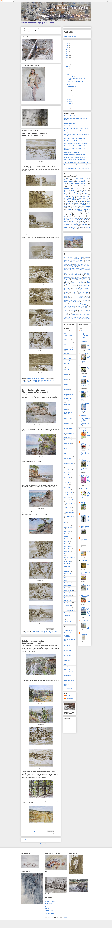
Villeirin (65, 317)
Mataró (68, 282)
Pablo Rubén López (69, 658)
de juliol (69, 90)
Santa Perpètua (81, 307)
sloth (89, 221)
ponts (81, 218)
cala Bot (70, 317)
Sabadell (75, 300)
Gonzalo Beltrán (68, 451)
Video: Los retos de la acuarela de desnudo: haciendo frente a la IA (75, 122)
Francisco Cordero (68, 431)
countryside (50, 833)
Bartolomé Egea (68, 377)
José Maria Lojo (68, 630)
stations (73, 223)
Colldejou (74, 269)
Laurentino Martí (68, 632)
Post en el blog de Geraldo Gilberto (72, 152)
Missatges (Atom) (44, 843)
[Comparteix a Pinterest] (53, 378)
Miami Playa (40, 381)
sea (72, 221)
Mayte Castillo (67, 546)
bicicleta (81, 188)
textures (84, 224)
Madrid (69, 281)
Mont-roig (74, 285)
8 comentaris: (41, 629)
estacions (74, 199)
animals (81, 185)
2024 (67, 47)
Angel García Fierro (69, 365)
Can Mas (88, 265)
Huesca (86, 275)
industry (66, 206)
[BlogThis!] (48, 378)
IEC (65, 453)
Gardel (66, 446)
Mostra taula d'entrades (70, 35)
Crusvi (65, 407)
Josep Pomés (67, 507)
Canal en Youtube (68, 125)
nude (70, 215)
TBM (65, 183)
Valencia (74, 313)
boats (66, 190)
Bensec (66, 379)
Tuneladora (70, 183)
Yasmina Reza (67, 621)
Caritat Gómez (67, 392)
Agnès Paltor (67, 339)
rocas (48, 381)
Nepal (77, 289)
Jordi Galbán (67, 497)
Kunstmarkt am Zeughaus (69, 277)
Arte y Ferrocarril (85, 391)
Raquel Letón (67, 592)
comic (74, 194)
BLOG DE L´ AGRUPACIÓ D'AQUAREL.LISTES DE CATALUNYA (85, 418)
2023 (67, 49)
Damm (66, 409)
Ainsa (82, 257)
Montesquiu (75, 287)
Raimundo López (68, 590)
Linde (65, 533)
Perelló (76, 293)
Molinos (88, 284)
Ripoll (81, 299)
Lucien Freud (67, 536)
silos (80, 221)
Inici (41, 840)
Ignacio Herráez (68, 456)
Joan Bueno (67, 482)
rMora (82, 584)
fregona (88, 201)
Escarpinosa (66, 273)
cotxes (78, 194)
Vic (77, 314)
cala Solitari (74, 318)
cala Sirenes (67, 318)
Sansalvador (67, 648)
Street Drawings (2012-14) (50, 901)
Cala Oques (76, 264)
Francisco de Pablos (69, 433)
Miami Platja (34, 381)
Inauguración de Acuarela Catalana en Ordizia (75, 143)
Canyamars (86, 266)
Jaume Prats (67, 477)
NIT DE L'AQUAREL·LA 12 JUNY (85, 423)
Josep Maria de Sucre (69, 503)
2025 (67, 45)
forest (83, 201)
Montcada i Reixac (49, 910)
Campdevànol (77, 265)
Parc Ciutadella (74, 292)
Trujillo (70, 313)
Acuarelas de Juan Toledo (84, 538)
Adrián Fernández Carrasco (68, 336)
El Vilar (71, 272)
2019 (67, 57)
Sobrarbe (66, 310)
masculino (87, 207)
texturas (75, 224)
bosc (85, 190)
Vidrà (81, 314)
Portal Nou (72, 296)
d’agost (69, 88)
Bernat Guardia (68, 382)
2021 (67, 53)
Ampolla (87, 258)
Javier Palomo (67, 479)
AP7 (65, 257)
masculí (69, 209)
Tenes (85, 310)
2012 (67, 68)
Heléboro (66, 180)
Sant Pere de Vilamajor (69, 306)
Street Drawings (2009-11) (50, 903)
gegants (77, 203)
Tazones (80, 310)
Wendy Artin (67, 660)
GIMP (72, 178)
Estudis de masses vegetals (33, 642)
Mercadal (72, 282)
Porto (77, 296)
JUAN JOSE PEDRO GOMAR (85, 608)
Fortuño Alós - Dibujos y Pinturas (84, 430)
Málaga (72, 289)
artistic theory (72, 187)
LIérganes (85, 277)
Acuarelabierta (84, 353)
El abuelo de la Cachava (68, 413)
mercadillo (77, 209)
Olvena (71, 291)
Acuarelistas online (68, 669)
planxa (76, 218)
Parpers (66, 293)
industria (84, 204)
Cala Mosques (68, 264)
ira (72, 206)
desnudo (71, 198)
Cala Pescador (84, 264)
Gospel (76, 178)
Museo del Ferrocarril (77, 288)
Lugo (65, 281)
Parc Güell (82, 292)
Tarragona (73, 310)
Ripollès (66, 300)
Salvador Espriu (68, 602)
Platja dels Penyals (80, 295)
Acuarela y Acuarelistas (67, 636)
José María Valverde (69, 512)
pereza (77, 216)
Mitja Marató (85, 180)
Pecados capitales (69, 181)
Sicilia (74, 309)
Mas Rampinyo (86, 281)
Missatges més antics (54, 840)
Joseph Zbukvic (68, 666)
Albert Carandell (68, 342)
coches (69, 194)
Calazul (65, 265)
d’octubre (69, 74)
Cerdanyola (71, 268)
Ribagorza (71, 299)
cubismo (79, 196)
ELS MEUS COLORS (83, 503)
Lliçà (83, 279)
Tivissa (71, 311)
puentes (66, 219)
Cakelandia (84, 550)
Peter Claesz (67, 571)
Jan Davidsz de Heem (69, 466)
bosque (66, 192)
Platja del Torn (68, 295)
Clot (70, 269)
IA (73, 180)
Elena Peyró (67, 415)
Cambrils (70, 265)
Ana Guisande (67, 358)
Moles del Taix (82, 284)
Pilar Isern (66, 577)
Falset (80, 273)
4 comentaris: (41, 378)
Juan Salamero (68, 520)
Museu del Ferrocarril (69, 557)
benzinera (74, 188)
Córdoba (86, 270)
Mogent (75, 284)
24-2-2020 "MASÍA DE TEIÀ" (88, 626)
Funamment (67, 437)
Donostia (66, 272)
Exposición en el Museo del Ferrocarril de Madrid (76, 128)
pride (87, 218)
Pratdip (66, 297)
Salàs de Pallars (74, 301)
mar (77, 207)
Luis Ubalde (67, 538)
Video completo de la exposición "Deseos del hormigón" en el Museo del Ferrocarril (75, 131)
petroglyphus (83, 216)
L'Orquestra (67, 525)
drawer (79, 198)
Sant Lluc (82, 305)
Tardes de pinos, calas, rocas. (35, 391)
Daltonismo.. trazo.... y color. (85, 476)
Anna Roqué (67, 372)
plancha (71, 218)
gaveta (73, 203)
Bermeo (81, 261)
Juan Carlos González (69, 516)
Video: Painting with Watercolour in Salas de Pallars (76, 162)
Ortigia (84, 291)
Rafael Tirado (67, 585)
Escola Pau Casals (74, 273)
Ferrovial (66, 425)
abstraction (67, 185)
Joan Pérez (67, 487)
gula (76, 204)
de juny (69, 93)
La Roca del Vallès (76, 278)
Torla (76, 311)
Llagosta (74, 279)
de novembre (70, 72)
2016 (67, 60)
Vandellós (73, 314)
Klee (65, 522)
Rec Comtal (86, 297)
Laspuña (84, 278)
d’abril (68, 97)
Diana (68, 178)
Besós (86, 261)
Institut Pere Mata (68, 463)
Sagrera (81, 300)
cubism (73, 196)
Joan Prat (66, 484)
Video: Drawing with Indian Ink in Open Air (74, 159)
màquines (67, 213)
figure (76, 201)
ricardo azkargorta (83, 460)
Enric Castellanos (68, 421)
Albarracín (87, 257)
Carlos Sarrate (69, 695)
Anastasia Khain (68, 360)
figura (68, 201)
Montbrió (80, 285)
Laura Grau (67, 531)
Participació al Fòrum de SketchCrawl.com (74, 154)
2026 (67, 43)
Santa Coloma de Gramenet (82, 306)
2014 (67, 64)
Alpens (65, 258)
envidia (84, 198)
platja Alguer (87, 318)
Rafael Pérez (67, 582)
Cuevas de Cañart (73, 270)
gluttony (68, 204)
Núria (81, 289)
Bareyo (87, 260)
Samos (83, 301)
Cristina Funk (67, 404)
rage (73, 219)
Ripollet (86, 299)
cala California (77, 317)
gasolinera (68, 203)
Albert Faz (66, 344)
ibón (80, 204)
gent (51, 380)
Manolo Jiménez (68, 645)
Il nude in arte (67, 650)
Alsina (65, 355)
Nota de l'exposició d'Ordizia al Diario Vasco (74, 140)
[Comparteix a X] (50, 378)
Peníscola (71, 293)
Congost (80, 269)
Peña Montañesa (82, 293)
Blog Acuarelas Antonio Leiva (85, 596)
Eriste (82, 272)
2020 (67, 55)
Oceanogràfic (85, 289)
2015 (67, 62)
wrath (70, 229)
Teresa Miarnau (68, 607)
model (80, 211)
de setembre (70, 76)
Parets (86, 292)
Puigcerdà (74, 297)
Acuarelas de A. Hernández (85, 527)
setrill (76, 221)
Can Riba (74, 266)
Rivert (71, 300)
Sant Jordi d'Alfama (48, 632)
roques (54, 381)
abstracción (84, 183)
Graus (83, 274)
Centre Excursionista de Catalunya (69, 395)
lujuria (79, 206)
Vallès (66, 314)
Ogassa (66, 291)
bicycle (86, 188)
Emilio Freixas (67, 418)
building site (83, 192)
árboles (35, 380)
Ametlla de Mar (36, 631)
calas (42, 380)
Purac (65, 580)
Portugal (82, 296)
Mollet (67, 285)
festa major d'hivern (86, 199)
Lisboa (89, 278)
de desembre (70, 70)
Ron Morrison (67, 655)
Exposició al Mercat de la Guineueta (73, 115)
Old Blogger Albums (49, 913)
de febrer (69, 101)
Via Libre (66, 612)
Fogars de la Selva (86, 273)
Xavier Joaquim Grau (69, 617)
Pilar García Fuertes (69, 573)
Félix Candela (67, 443)
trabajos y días (68, 226)
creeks (48, 380)
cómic (84, 196)
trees (58, 381)
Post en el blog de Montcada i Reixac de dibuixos (76, 145)
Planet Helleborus (81, 181)
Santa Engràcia (67, 307)
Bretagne (76, 263)
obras (77, 215)
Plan (88, 293)
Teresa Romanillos (68, 610)
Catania (65, 268)
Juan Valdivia (84, 366)
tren (71, 227)
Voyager (77, 183)
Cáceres (81, 270)
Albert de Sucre (68, 347)
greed (73, 204)
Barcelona (80, 260)
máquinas (76, 213)
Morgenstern (67, 551)
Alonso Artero (67, 353)
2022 (67, 51)
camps (46, 833)
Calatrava (66, 389)
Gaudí (65, 448)
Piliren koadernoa (83, 514)
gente (54, 380)
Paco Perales (67, 563)
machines (87, 206)
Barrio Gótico (66, 261)
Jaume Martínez (68, 472)
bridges (74, 192)
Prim (70, 297)
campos (42, 833)
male (68, 207)
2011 (67, 106)
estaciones (67, 199)
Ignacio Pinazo (67, 461)
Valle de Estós (86, 313)
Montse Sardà (67, 548)
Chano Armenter (68, 398)
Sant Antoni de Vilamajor (76, 303)
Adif (65, 333)
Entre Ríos (77, 272)
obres (84, 215)
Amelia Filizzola (85, 403)
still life (80, 223)
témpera (77, 227)
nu (89, 213)
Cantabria (80, 266)
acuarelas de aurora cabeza (84, 342)
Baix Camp (72, 260)
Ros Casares (67, 600)
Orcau (76, 291)
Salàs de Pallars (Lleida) (50, 905)
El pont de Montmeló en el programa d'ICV (74, 157)
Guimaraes (88, 274)
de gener (69, 103)
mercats (66, 211)
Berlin (77, 261)
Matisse (66, 543)
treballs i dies (84, 226)
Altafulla (70, 258)
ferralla (79, 199)
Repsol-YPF (67, 597)
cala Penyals (85, 317)
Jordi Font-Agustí (68, 494)
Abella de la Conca (71, 257)
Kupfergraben (78, 277)
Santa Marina (74, 307)
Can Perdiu (68, 266)
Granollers (77, 274)
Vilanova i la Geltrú (70, 316)
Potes (87, 296)
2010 (67, 108)
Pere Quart (67, 566)
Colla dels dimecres (69, 400)
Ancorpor (66, 363)
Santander (88, 307)
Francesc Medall (68, 428)
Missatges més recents (28, 840)
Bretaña (81, 263)
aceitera (75, 185)
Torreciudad (82, 311)
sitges (84, 221)
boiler (81, 190)
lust (82, 206)
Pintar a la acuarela (83, 331)
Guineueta (68, 275)
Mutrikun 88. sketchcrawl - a (88, 519)
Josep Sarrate (67, 510)
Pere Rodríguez (68, 568)
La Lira (69, 278)
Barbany (66, 374)
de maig (69, 95)
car (65, 194)
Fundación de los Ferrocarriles (68, 440)
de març (69, 99)
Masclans (66, 541)
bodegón (73, 190)
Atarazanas (66, 260)
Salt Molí (66, 301)
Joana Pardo (67, 489)
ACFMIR (66, 330)
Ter (89, 310)
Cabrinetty (66, 387)
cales (45, 380)
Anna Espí (66, 369)
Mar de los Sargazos (77, 281)
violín (82, 227)
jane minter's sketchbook (84, 633)
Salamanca (87, 300)
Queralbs (80, 297)
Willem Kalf (67, 615)
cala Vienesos (80, 318)
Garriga (71, 274)
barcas (85, 187)
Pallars (67, 292)
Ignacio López (67, 458)
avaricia (80, 187)
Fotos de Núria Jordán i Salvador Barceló (68, 677)
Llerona (78, 279)
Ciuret (77, 268)
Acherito (77, 257)
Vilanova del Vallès (86, 314)
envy (88, 198)
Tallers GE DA (67, 605)
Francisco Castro (68, 653)
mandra (73, 207)
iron (75, 206)
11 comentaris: (41, 831)
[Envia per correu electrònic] (47, 378)
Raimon (66, 587)
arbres (38, 380)
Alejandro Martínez (69, 349)
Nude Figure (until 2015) (50, 900)
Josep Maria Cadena (69, 499)
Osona (88, 291)
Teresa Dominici (68, 688)
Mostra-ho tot (87, 643)
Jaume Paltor (67, 474)
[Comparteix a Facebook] (51, 378)
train (76, 226)
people (45, 381)
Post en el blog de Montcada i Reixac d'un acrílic (76, 138)
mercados (85, 209)
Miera (72, 284)
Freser (67, 274)
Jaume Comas (67, 469)
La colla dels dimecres (84, 377)
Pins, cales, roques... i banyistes (34, 134)
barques (66, 188)
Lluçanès (87, 279)
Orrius (80, 291)
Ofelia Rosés (67, 561)
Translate (33, 32)
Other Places (48, 912)
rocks (51, 381)
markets (81, 207)
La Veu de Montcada (69, 527)
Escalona (86, 272)
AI (64, 178)
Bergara (72, 261)
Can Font (83, 265)
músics (84, 213)
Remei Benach (67, 595)
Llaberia (68, 279)
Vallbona (79, 313)
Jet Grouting (78, 180)
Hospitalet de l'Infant (26, 381)
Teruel (67, 311)
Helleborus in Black (84, 178)
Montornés (67, 288)
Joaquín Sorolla (68, 492)
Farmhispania (67, 423)
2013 (67, 66)
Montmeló (83, 287)
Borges (66, 384)
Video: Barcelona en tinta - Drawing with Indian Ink (76, 168)
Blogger (65, 917)
